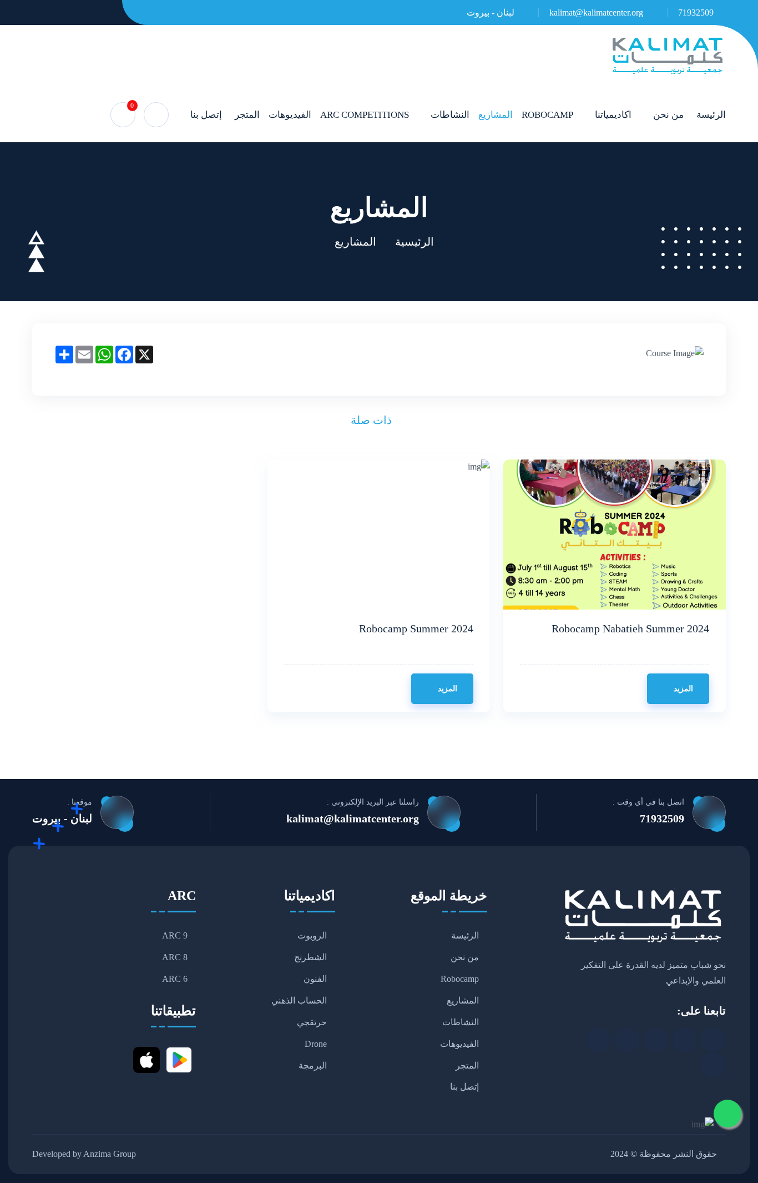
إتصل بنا (206, 114)
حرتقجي (312, 1022)
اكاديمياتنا (613, 114)
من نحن (668, 114)
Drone (316, 1044)
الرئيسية (414, 242)
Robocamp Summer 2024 (416, 628)
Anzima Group (109, 1154)
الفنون (315, 979)
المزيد (682, 689)
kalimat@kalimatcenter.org (596, 12)
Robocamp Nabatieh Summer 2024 (630, 628)
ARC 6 (175, 979)
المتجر (247, 114)
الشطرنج (310, 957)
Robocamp (547, 114)
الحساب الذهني (299, 1001)
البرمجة (313, 1065)
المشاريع (495, 114)
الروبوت (312, 936)
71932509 (696, 12)
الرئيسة (711, 114)
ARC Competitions (364, 114)
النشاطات (450, 114)
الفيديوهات (290, 114)
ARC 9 (175, 936)
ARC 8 (175, 957)
